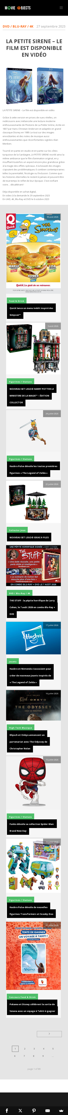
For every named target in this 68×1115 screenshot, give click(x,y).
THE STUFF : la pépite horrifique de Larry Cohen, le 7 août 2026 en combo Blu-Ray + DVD (32, 607)
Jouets (13, 661)
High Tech (15, 727)
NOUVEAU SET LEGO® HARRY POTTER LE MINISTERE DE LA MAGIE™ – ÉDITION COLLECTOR (32, 395)
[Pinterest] (34, 1110)
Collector (14, 530)
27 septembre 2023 (50, 26)
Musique (27, 727)
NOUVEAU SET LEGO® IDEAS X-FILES (29, 537)
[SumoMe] (61, 1110)
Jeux (22, 530)
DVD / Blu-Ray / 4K (18, 26)
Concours (14, 997)
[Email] (47, 1110)
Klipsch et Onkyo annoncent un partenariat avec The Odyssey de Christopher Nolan (28, 742)
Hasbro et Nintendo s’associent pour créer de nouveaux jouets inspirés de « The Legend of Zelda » (30, 675)
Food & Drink (16, 301)
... (53, 1056)
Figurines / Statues (20, 381)
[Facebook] (7, 1110)
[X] (20, 1110)
